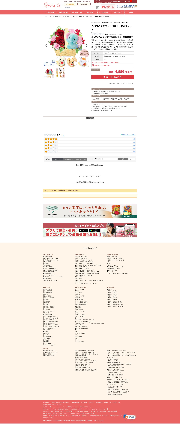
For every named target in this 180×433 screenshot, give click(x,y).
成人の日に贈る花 (112, 411)
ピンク (78, 331)
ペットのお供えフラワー (50, 328)
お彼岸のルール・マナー (114, 362)
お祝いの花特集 (48, 256)
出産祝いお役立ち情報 (81, 357)
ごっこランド (75, 406)
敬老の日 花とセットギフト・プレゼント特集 (87, 273)
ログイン (121, 1)
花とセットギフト (80, 316)
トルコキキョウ (112, 265)
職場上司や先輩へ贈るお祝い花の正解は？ (87, 369)
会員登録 (115, 1)
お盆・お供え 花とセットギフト (84, 260)
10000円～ (113, 297)
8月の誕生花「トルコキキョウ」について (118, 391)
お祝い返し (47, 333)
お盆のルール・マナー (113, 360)
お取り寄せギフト (48, 336)
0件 (63, 135)
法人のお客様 (84, 4)
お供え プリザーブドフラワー (51, 326)
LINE (69, 406)
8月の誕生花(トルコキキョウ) (51, 260)
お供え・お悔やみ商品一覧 (51, 318)
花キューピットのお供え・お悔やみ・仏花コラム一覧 (121, 352)
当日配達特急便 (70, 4)
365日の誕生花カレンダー (51, 352)
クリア (132, 159)
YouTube (65, 406)
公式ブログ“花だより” (85, 406)
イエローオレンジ (80, 333)
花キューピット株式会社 (86, 420)
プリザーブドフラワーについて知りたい (118, 393)
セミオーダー (79, 318)
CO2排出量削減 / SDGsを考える (116, 371)
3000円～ (112, 291)
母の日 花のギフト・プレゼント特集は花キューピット (55, 409)
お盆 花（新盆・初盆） (82, 258)
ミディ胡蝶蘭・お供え (81, 302)
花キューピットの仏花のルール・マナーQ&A (119, 354)
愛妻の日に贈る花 (47, 413)
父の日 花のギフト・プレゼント (99, 409)
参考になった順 (81, 159)
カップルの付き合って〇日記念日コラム (118, 389)
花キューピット (46, 402)
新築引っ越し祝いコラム (82, 366)
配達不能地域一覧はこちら (114, 91)
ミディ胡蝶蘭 (47, 343)
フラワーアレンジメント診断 (115, 384)
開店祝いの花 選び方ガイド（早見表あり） (87, 371)
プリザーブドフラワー (50, 275)
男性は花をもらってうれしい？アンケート (118, 379)
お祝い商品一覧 (48, 292)
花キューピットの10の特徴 (115, 386)
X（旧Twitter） (46, 406)
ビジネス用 (47, 338)
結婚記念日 (47, 265)
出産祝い (46, 304)
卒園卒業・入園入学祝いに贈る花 (51, 415)
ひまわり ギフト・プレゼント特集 (84, 263)
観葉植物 (46, 341)
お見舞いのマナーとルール (83, 364)
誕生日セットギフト (113, 270)
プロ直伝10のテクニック (114, 372)
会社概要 (106, 402)
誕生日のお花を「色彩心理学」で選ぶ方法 (87, 354)
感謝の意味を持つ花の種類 (115, 394)
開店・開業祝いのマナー (50, 354)
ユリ (109, 263)
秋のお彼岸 (79, 277)
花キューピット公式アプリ (116, 415)
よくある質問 (77, 1)
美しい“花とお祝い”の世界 (115, 376)
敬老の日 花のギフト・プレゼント (63, 411)
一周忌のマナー (112, 357)
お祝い (46, 294)
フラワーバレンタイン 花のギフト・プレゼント (64, 413)
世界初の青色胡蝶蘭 (81, 304)
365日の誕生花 (85, 415)
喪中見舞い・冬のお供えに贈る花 (98, 411)
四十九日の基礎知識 (113, 359)
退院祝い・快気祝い (49, 306)
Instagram (59, 406)
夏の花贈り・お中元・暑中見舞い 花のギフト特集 (88, 265)
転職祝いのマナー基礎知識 (83, 359)
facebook (53, 406)
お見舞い (46, 335)
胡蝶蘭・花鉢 (47, 273)
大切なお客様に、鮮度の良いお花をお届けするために (106, 108)
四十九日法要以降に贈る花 (51, 270)
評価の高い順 (69, 159)
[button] (129, 417)
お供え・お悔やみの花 (50, 268)
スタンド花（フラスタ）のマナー (84, 362)
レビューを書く (95, 32)
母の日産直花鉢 (73, 409)
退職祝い (46, 263)
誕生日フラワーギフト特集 (51, 258)
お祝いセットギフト (64, 415)
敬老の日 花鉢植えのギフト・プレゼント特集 (87, 272)
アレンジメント (80, 289)
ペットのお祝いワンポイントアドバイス (86, 360)
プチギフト (47, 309)
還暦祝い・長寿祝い (49, 308)
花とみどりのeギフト (81, 326)
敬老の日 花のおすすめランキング (84, 270)
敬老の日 (46, 313)
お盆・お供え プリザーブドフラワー (85, 261)
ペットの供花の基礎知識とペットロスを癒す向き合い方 (122, 355)
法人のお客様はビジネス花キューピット (61, 402)
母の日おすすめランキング (84, 409)
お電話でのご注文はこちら (109, 7)
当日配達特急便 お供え (50, 316)
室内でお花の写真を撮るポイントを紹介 (118, 382)
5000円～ (112, 294)
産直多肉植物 (79, 309)
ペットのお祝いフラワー (50, 311)
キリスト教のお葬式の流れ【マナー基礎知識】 (120, 364)
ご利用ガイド (91, 402)
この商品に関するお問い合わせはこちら (89, 182)
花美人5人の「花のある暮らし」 (116, 374)
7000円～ (112, 296)
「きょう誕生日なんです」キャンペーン (86, 283)
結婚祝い (46, 302)
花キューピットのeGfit (82, 328)
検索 (123, 159)
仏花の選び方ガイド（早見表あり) (116, 367)
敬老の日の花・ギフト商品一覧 (84, 275)
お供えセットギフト (75, 415)
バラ (109, 261)
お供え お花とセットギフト (51, 324)
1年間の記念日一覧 (113, 388)
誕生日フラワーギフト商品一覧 (116, 260)
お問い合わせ (86, 1)
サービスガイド (68, 1)
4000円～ (112, 292)
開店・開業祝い (48, 261)
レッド (78, 335)
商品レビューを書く (129, 134)
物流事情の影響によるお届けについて (102, 110)
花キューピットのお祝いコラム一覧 (85, 352)
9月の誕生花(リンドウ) (114, 268)
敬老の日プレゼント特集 (50, 280)
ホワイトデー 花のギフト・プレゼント (85, 413)
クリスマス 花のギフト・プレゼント (80, 411)
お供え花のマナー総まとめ (115, 366)
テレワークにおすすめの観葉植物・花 (117, 381)
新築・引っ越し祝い (49, 297)
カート (128, 1)
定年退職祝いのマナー (50, 355)
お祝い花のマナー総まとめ (83, 367)
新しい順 (57, 159)
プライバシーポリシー (114, 402)
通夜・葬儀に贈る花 (49, 272)
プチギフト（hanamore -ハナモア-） (53, 277)
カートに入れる (114, 77)
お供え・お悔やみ (48, 266)
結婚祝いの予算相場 (81, 355)
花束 (77, 291)
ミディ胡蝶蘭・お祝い (81, 301)
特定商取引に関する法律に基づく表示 (52, 404)
